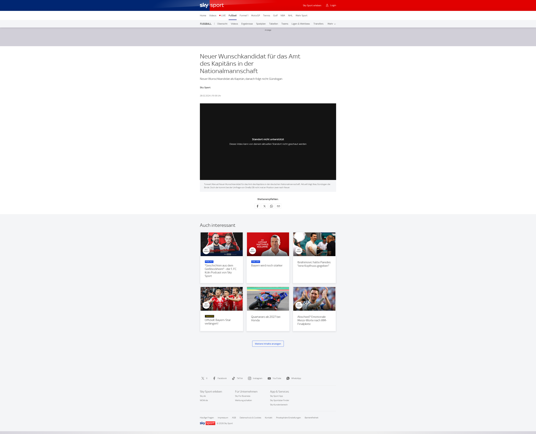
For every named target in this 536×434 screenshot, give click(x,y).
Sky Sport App (276, 396)
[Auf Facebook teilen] (257, 206)
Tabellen (273, 23)
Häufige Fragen (207, 417)
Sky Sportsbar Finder (279, 400)
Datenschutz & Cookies (250, 417)
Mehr (330, 23)
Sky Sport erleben (312, 5)
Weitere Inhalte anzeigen (268, 343)
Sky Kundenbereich (279, 404)
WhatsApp (296, 378)
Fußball (233, 15)
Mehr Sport (302, 15)
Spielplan (261, 23)
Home (203, 15)
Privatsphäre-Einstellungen (288, 417)
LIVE (223, 15)
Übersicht (222, 23)
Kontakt (268, 417)
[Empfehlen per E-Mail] (278, 206)
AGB (234, 417)
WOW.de (204, 400)
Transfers (318, 23)
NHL (290, 15)
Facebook (222, 378)
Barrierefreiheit (311, 417)
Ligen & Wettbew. (301, 23)
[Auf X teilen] (264, 206)
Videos (212, 15)
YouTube (277, 378)
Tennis (266, 15)
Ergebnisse (247, 23)
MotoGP (255, 15)
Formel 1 (244, 15)
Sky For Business (242, 396)
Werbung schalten (243, 400)
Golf (275, 15)
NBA (283, 15)
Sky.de (203, 396)
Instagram (257, 378)
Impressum (223, 417)
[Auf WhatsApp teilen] (271, 206)
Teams (284, 23)
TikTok (240, 378)
